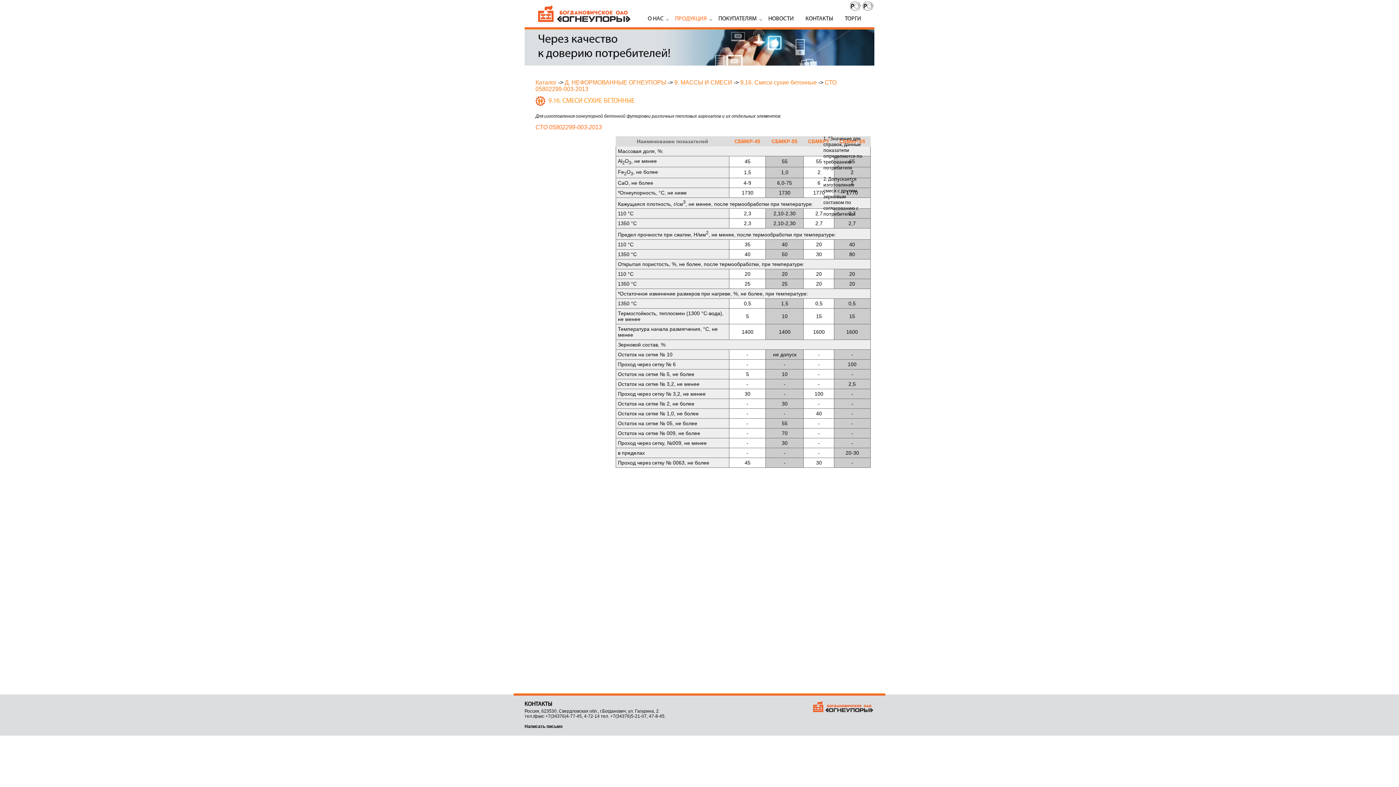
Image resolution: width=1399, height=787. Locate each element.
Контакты (819, 19)
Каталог (546, 82)
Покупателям (737, 19)
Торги (853, 19)
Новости (781, 19)
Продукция (691, 19)
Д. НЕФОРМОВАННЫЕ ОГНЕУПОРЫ (615, 82)
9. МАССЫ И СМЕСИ (703, 82)
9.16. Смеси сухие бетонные (778, 82)
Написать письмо (544, 726)
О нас (655, 19)
